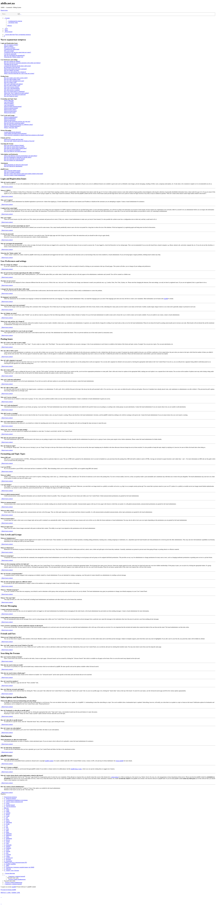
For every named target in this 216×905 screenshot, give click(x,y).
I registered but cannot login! (11, 49)
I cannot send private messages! (12, 132)
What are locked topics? (10, 111)
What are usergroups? (10, 120)
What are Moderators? (10, 118)
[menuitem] (14, 21)
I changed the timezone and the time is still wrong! (17, 66)
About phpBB (119, 761)
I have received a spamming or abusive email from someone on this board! (24, 135)
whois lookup (114, 777)
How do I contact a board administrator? (14, 175)
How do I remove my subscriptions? (13, 160)
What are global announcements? (13, 106)
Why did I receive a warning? (12, 90)
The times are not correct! (11, 64)
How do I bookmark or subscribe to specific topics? (17, 157)
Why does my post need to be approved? (15, 94)
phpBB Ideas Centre (76, 769)
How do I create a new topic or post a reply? (16, 78)
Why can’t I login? (9, 51)
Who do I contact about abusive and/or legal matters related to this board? (23, 173)
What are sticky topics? (10, 109)
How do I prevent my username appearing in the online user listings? (22, 63)
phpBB (166, 298)
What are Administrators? (11, 117)
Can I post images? (9, 105)
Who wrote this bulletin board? (12, 170)
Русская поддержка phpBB (8, 889)
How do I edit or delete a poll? (12, 85)
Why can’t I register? (9, 48)
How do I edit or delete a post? (12, 79)
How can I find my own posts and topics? (15, 151)
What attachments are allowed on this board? (16, 164)
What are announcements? (11, 108)
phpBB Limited (49, 761)
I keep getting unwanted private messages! (15, 133)
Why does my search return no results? (14, 147)
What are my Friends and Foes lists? (13, 139)
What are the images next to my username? (15, 69)
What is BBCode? (9, 100)
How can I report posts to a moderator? (14, 91)
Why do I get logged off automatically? (14, 55)
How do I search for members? (12, 150)
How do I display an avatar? (11, 70)
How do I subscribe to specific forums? (14, 159)
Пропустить (4, 10)
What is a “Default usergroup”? (12, 126)
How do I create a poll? (10, 82)
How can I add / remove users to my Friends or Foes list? (19, 141)
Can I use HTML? (9, 102)
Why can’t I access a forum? (11, 87)
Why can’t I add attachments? (12, 88)
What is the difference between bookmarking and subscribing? (20, 155)
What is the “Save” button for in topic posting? (16, 93)
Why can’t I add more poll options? (13, 84)
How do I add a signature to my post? (14, 81)
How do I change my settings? (12, 61)
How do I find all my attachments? (13, 166)
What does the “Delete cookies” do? (13, 57)
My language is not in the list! (12, 67)
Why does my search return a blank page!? (15, 148)
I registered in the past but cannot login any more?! (17, 52)
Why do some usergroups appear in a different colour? (18, 124)
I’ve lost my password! (10, 54)
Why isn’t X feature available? (12, 172)
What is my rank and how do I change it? (15, 72)
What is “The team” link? (11, 127)
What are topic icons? (10, 112)
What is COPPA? (8, 46)
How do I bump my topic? (11, 96)
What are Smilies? (9, 103)
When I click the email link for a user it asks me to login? (19, 73)
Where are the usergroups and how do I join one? (17, 121)
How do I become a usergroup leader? (14, 123)
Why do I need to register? (11, 44)
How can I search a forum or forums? (14, 145)
